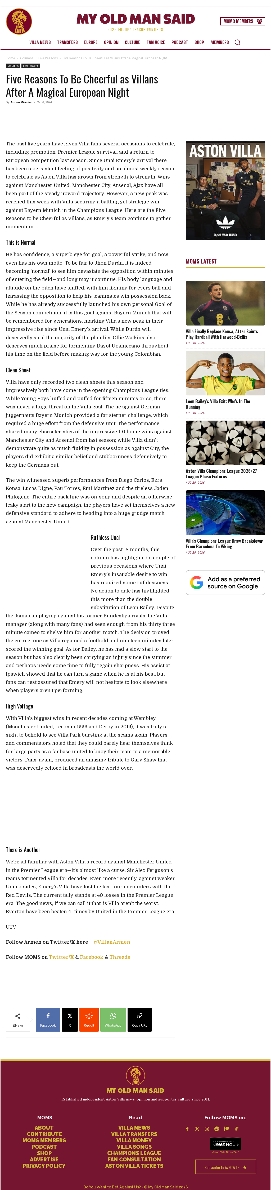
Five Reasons (48, 58)
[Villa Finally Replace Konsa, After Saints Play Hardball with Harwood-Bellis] (225, 303)
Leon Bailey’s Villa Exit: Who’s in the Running (218, 403)
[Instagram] (206, 1129)
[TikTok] (236, 1129)
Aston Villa (218, 1152)
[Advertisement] (45, 568)
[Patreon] (226, 1129)
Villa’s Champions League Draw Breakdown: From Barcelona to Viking (224, 543)
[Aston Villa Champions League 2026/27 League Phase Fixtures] (225, 443)
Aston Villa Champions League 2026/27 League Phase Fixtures (221, 473)
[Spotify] (216, 1129)
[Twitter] (197, 1129)
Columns (26, 58)
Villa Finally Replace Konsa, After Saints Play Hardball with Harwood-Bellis (222, 334)
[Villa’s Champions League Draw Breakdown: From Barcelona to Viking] (225, 512)
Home (10, 58)
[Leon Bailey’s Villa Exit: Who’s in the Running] (225, 373)
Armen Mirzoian (22, 102)
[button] (237, 42)
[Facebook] (187, 1129)
